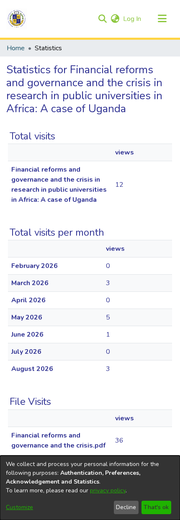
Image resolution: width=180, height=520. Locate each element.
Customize (19, 507)
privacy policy (108, 490)
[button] (16, 18)
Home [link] (16, 48)
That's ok (156, 507)
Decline (126, 507)
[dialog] (90, 488)
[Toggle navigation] (162, 19)
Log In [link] (132, 18)
